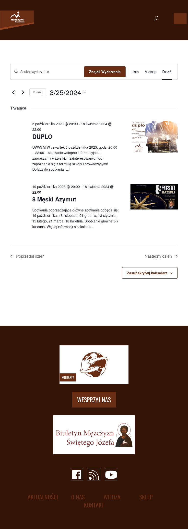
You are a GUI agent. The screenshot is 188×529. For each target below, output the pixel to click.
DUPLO (42, 136)
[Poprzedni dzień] (13, 92)
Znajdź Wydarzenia (105, 71)
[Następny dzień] (23, 92)
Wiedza (112, 497)
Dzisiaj (37, 92)
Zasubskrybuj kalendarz (147, 272)
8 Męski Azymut (54, 199)
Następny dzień (158, 256)
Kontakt (94, 505)
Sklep (146, 497)
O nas (78, 497)
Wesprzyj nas (94, 399)
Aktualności (43, 497)
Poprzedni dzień (30, 256)
